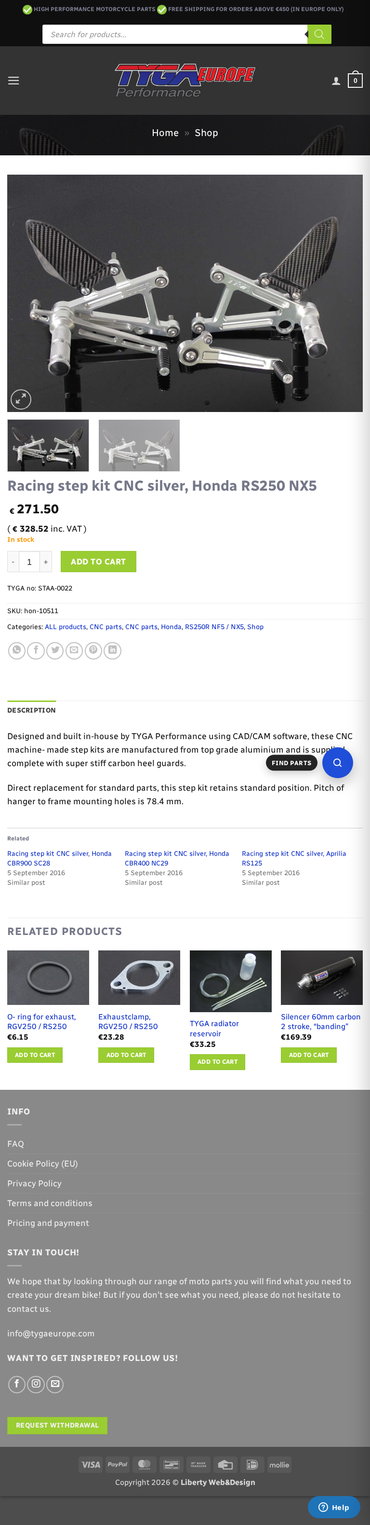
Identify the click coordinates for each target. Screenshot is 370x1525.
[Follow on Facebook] (17, 1384)
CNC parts (106, 627)
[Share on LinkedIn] (112, 650)
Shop (206, 132)
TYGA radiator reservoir (214, 1028)
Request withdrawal (57, 1425)
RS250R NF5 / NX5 (214, 627)
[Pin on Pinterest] (93, 650)
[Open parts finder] (337, 762)
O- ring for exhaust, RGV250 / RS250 (41, 1021)
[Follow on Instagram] (35, 1384)
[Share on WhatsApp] (17, 650)
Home (165, 132)
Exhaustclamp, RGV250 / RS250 (128, 1021)
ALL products (65, 627)
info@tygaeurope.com (51, 1333)
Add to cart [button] (35, 1054)
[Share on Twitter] (55, 650)
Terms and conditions (49, 1203)
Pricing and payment (48, 1223)
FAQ (15, 1144)
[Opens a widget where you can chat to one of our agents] (333, 1508)
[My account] (336, 80)
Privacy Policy (34, 1183)
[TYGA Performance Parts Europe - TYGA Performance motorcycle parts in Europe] (185, 80)
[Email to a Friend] (74, 650)
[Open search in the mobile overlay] (186, 34)
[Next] (343, 293)
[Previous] (26, 293)
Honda (171, 627)
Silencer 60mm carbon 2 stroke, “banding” (321, 1021)
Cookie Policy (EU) (42, 1163)
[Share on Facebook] (35, 650)
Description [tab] (31, 710)
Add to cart (98, 561)
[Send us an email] (55, 1384)
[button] (13, 80)
